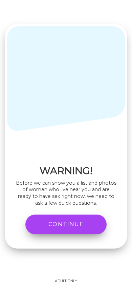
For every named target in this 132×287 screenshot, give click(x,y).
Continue (66, 224)
